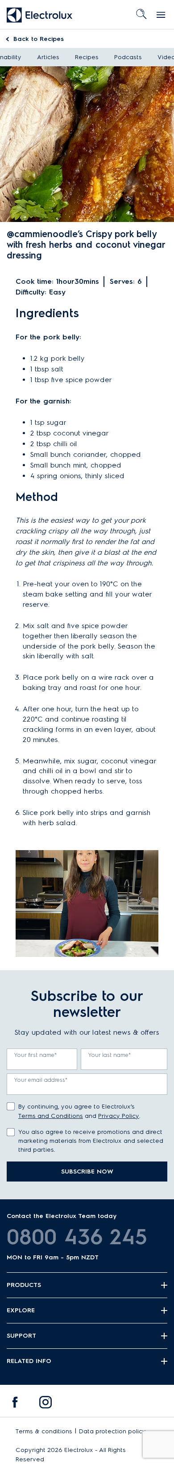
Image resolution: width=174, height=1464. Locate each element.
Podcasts (128, 57)
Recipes (38, 39)
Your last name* (109, 1055)
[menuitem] (15, 1404)
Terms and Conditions (50, 1116)
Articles (48, 57)
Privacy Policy (118, 1116)
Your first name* (35, 1055)
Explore (21, 1310)
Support (21, 1335)
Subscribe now (87, 1171)
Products (24, 1285)
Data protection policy (112, 1431)
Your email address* (41, 1080)
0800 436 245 (77, 1237)
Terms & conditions (44, 1431)
